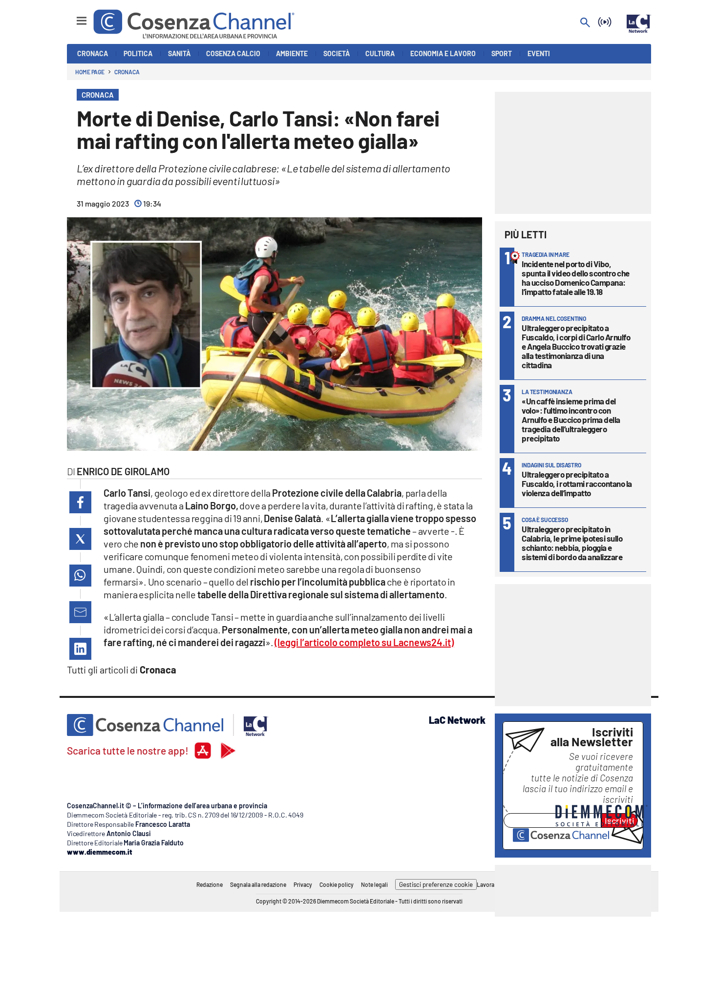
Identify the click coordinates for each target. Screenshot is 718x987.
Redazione (209, 884)
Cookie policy (336, 884)
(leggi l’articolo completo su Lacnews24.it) (364, 642)
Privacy (303, 884)
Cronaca (126, 71)
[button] (80, 502)
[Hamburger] (72, 16)
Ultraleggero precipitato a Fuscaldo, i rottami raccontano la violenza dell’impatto (577, 483)
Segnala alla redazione (258, 884)
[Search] (585, 23)
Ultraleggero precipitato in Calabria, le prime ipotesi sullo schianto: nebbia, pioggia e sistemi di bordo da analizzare (572, 543)
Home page (90, 71)
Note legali (374, 884)
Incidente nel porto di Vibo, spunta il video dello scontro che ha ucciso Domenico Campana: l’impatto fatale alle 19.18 (576, 277)
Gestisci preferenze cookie (436, 884)
